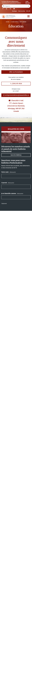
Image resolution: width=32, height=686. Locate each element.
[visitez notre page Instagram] (10, 9)
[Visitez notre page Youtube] (14, 9)
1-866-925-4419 (27, 2)
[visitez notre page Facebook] (3, 9)
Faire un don (21, 11)
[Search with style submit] (29, 6)
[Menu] (28, 16)
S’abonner (4, 203)
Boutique (14, 11)
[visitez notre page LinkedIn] (7, 9)
